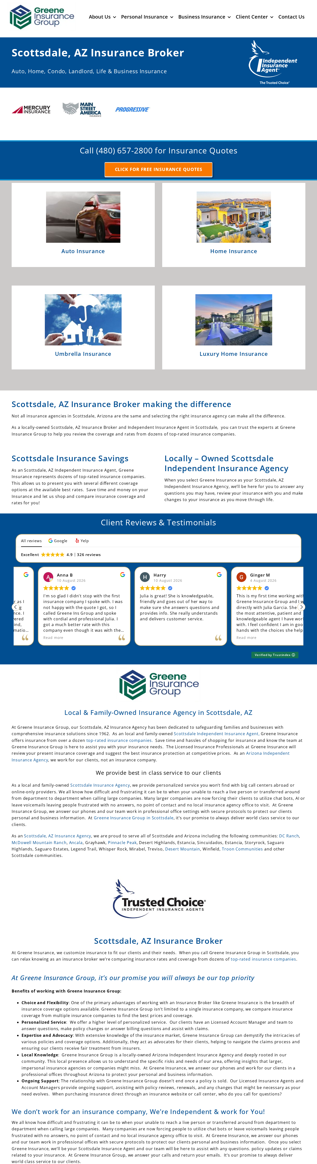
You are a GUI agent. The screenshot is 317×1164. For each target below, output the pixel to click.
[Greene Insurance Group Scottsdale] (49, 1159)
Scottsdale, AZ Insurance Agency (57, 818)
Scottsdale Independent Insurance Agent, (217, 716)
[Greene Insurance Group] (158, 651)
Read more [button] (128, 620)
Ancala (76, 824)
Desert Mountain (182, 831)
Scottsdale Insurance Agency (100, 767)
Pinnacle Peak (122, 824)
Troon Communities (242, 831)
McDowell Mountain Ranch (39, 824)
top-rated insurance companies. (119, 722)
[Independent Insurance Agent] (273, 42)
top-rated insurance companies (263, 941)
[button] (58, 523)
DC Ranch (289, 818)
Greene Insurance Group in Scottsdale (133, 800)
